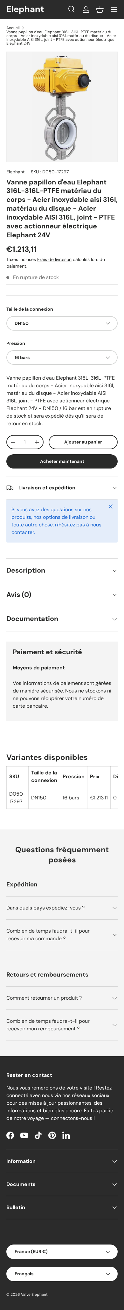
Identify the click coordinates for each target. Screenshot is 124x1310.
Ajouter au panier (83, 442)
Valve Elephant (34, 1294)
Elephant (15, 172)
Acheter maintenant (62, 461)
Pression (15, 343)
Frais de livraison (54, 259)
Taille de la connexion (29, 309)
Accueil (13, 28)
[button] (100, 9)
